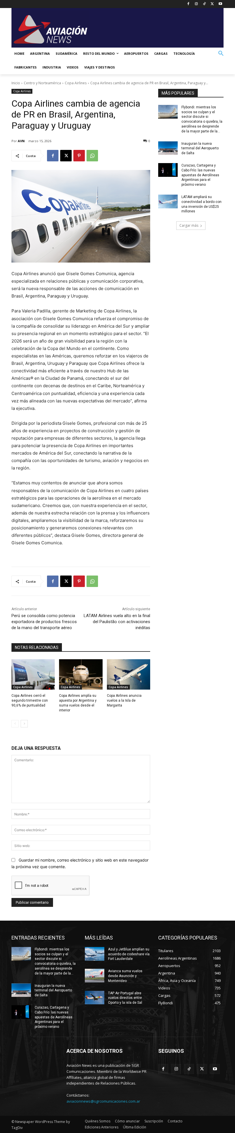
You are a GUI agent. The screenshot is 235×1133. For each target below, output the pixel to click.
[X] (212, 4)
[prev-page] (15, 723)
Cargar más (188, 225)
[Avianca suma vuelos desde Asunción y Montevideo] (94, 976)
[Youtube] (220, 4)
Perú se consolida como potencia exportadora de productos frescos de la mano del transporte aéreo (44, 621)
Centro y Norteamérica (42, 83)
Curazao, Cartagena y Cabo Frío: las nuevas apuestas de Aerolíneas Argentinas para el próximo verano (200, 175)
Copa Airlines (76, 83)
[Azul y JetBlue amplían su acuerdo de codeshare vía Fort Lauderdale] (94, 954)
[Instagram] (196, 4)
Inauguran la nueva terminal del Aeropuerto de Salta (200, 148)
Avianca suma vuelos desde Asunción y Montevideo (125, 976)
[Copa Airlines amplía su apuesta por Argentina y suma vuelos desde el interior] (80, 674)
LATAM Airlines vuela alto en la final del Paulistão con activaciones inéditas (117, 621)
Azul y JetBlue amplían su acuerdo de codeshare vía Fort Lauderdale (129, 954)
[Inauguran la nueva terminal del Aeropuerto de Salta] (168, 148)
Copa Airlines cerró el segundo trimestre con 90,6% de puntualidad (29, 700)
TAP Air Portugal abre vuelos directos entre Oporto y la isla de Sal (125, 998)
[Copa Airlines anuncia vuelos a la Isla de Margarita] (128, 674)
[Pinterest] (79, 155)
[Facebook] (188, 4)
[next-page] (24, 723)
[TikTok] (204, 4)
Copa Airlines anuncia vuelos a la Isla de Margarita (124, 700)
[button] (221, 53)
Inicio (15, 83)
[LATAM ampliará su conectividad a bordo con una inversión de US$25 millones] (168, 201)
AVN (21, 141)
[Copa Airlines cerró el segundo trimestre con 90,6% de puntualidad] (33, 674)
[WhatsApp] (92, 155)
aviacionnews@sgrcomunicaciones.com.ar (103, 1101)
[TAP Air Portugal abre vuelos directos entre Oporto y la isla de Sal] (94, 998)
